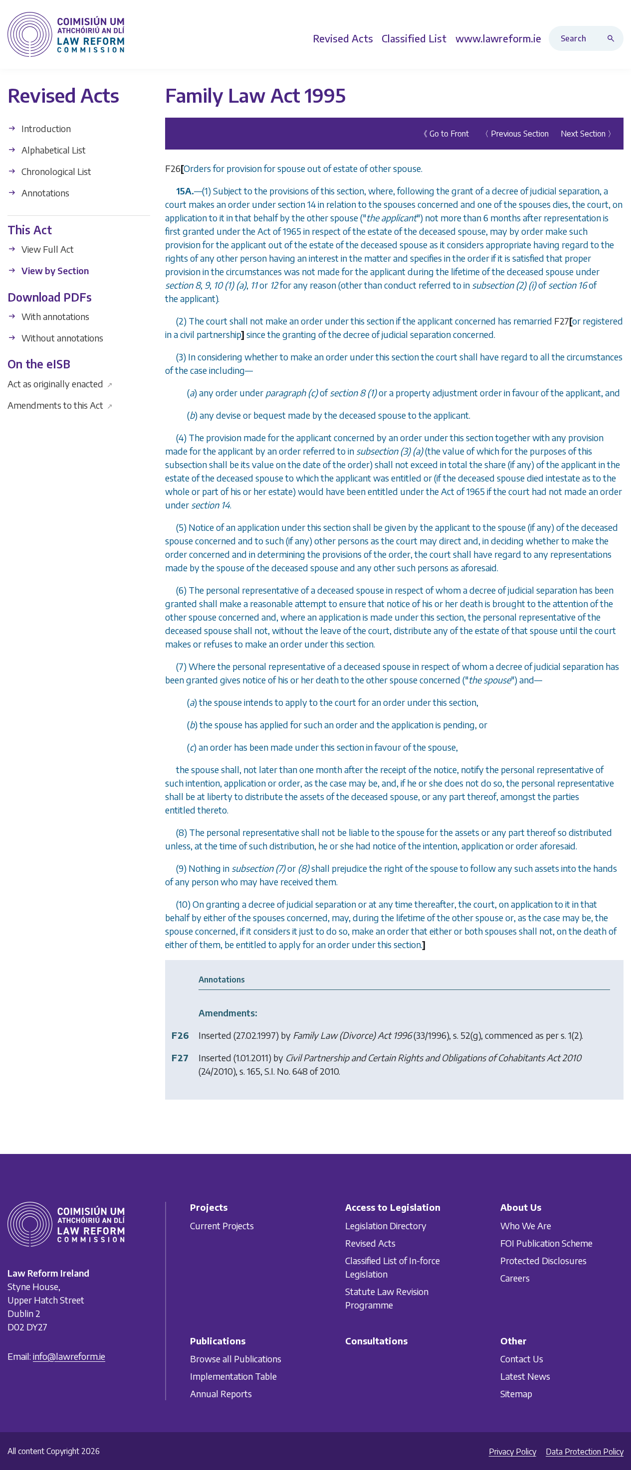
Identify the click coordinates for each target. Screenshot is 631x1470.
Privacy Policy (512, 1452)
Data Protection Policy (585, 1452)
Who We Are (525, 1225)
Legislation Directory (385, 1225)
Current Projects (222, 1225)
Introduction (45, 128)
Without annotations (61, 337)
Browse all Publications (235, 1358)
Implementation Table (233, 1376)
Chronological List (55, 171)
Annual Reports (221, 1393)
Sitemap (516, 1393)
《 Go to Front (444, 134)
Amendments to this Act (60, 404)
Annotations (44, 192)
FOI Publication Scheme (546, 1243)
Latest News (525, 1376)
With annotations (54, 316)
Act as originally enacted (60, 383)
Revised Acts (370, 1243)
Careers (515, 1278)
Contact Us (521, 1358)
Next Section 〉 (588, 134)
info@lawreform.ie (69, 1356)
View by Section (54, 270)
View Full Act (46, 249)
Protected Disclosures (543, 1260)
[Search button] (613, 38)
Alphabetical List (52, 150)
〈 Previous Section (515, 134)
